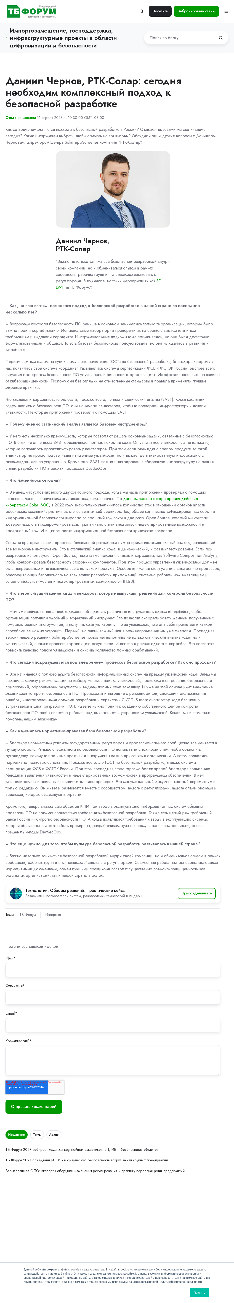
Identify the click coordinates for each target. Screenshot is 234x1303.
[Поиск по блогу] (220, 38)
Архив (53, 1134)
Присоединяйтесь (197, 893)
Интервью (53, 914)
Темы (37, 1134)
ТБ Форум (27, 914)
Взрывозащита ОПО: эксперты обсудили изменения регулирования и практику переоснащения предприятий (95, 1171)
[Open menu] (226, 11)
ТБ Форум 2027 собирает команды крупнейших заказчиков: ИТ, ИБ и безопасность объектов (81, 1149)
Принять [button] (199, 1292)
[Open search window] (141, 11)
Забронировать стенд (196, 11)
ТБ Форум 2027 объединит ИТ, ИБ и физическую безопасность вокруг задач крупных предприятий (86, 1160)
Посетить (160, 11)
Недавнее (16, 1134)
